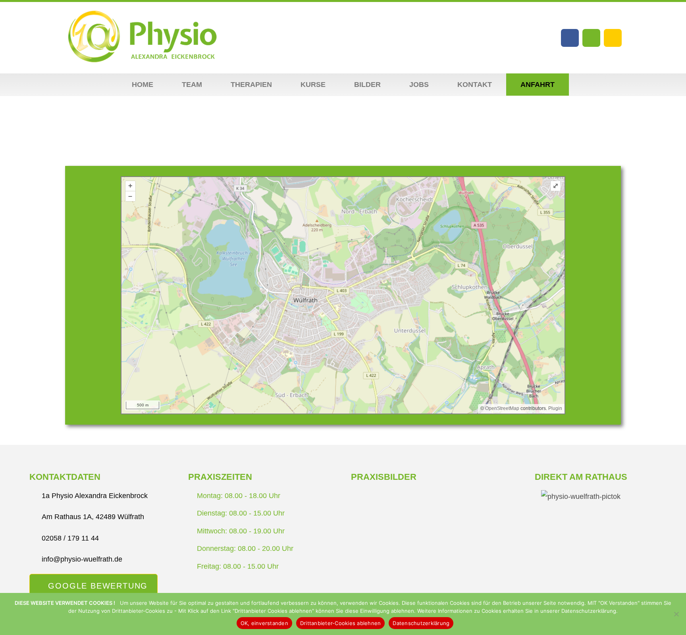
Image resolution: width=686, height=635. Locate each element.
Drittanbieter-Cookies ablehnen (340, 623)
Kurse (313, 85)
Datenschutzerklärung (421, 623)
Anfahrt (537, 85)
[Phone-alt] (613, 38)
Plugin (554, 408)
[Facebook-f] (570, 38)
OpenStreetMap (502, 408)
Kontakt (474, 85)
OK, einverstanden (264, 623)
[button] (358, 529)
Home (142, 85)
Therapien (251, 85)
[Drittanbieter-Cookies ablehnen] (676, 614)
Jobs (419, 85)
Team (192, 85)
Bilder (367, 85)
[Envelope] (591, 38)
